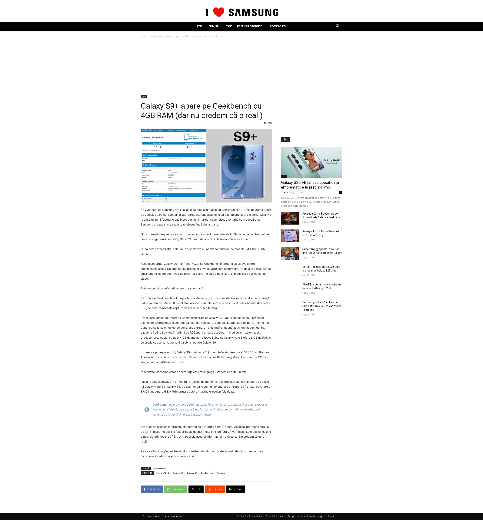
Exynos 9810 (162, 473)
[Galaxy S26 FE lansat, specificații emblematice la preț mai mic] (311, 162)
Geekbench (207, 473)
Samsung (222, 473)
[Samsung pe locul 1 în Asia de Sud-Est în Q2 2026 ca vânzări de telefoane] (290, 306)
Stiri (153, 36)
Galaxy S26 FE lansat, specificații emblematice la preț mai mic (310, 184)
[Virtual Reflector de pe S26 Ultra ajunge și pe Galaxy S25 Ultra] (290, 271)
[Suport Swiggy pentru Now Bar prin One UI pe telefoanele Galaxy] (290, 253)
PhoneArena (159, 468)
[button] (337, 26)
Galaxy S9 (192, 473)
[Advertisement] (241, 67)
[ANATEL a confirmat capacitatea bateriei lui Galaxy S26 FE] (290, 289)
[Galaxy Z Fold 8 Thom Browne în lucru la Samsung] (290, 235)
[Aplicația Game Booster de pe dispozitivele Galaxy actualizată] (290, 218)
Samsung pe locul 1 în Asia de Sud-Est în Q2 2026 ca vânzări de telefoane (321, 306)
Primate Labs (198, 404)
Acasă (144, 36)
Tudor (284, 192)
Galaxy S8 (195, 357)
